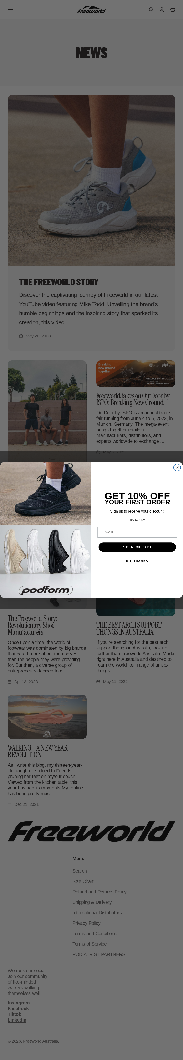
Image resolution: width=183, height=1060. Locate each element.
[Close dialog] (177, 467)
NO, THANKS (137, 561)
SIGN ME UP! (137, 547)
